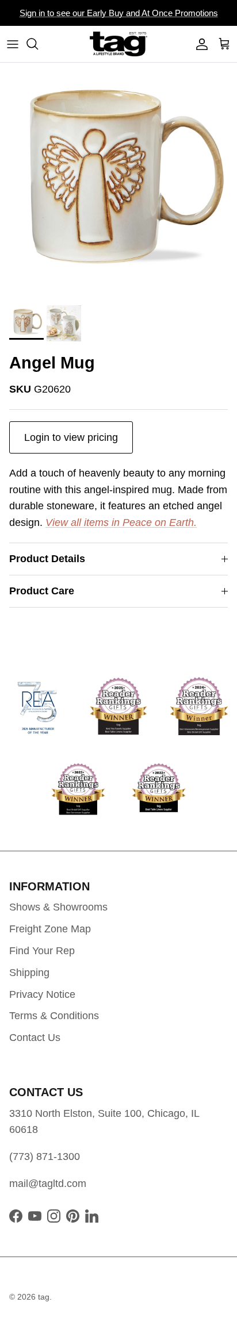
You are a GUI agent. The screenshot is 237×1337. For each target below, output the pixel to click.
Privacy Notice (42, 994)
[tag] (118, 44)
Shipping (29, 972)
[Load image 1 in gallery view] (118, 181)
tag (43, 1296)
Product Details (47, 558)
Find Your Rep (42, 950)
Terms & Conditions (54, 1015)
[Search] (38, 43)
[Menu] (12, 43)
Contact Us (34, 1037)
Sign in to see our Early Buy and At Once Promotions (119, 13)
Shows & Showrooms (58, 907)
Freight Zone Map (50, 929)
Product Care (41, 591)
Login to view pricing (71, 437)
